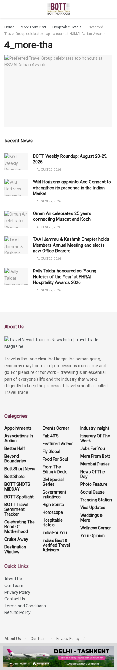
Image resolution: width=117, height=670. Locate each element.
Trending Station (96, 499)
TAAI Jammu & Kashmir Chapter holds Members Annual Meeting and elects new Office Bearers (71, 244)
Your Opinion (92, 535)
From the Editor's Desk (55, 469)
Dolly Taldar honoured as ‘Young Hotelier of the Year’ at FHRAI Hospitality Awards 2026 (64, 276)
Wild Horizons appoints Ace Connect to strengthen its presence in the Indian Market (72, 187)
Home (9, 27)
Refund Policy (17, 612)
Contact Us (14, 599)
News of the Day (92, 474)
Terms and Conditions (25, 605)
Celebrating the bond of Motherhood (19, 527)
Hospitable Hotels (67, 27)
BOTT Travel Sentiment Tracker (16, 509)
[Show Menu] (7, 9)
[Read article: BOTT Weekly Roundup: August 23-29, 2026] (16, 161)
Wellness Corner (95, 527)
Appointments (18, 428)
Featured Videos (58, 443)
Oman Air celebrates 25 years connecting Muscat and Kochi (63, 216)
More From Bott (33, 27)
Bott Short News (19, 468)
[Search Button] (109, 9)
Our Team (13, 585)
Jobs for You (92, 448)
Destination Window (15, 549)
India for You (55, 532)
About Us (13, 579)
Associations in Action (18, 438)
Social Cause (92, 492)
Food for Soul (55, 459)
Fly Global (51, 451)
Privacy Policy (17, 592)
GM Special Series (53, 482)
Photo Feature (93, 484)
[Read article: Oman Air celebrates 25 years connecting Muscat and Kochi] (16, 219)
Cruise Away (16, 539)
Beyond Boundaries (15, 458)
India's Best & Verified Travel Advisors (56, 545)
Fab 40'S (51, 436)
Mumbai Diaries (95, 464)
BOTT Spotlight (19, 496)
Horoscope (53, 512)
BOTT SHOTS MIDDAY (17, 486)
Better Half (14, 448)
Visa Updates (92, 507)
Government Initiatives (54, 494)
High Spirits (53, 504)
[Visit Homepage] (58, 9)
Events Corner (56, 428)
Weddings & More (91, 518)
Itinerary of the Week (95, 438)
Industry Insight (94, 428)
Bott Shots (14, 476)
